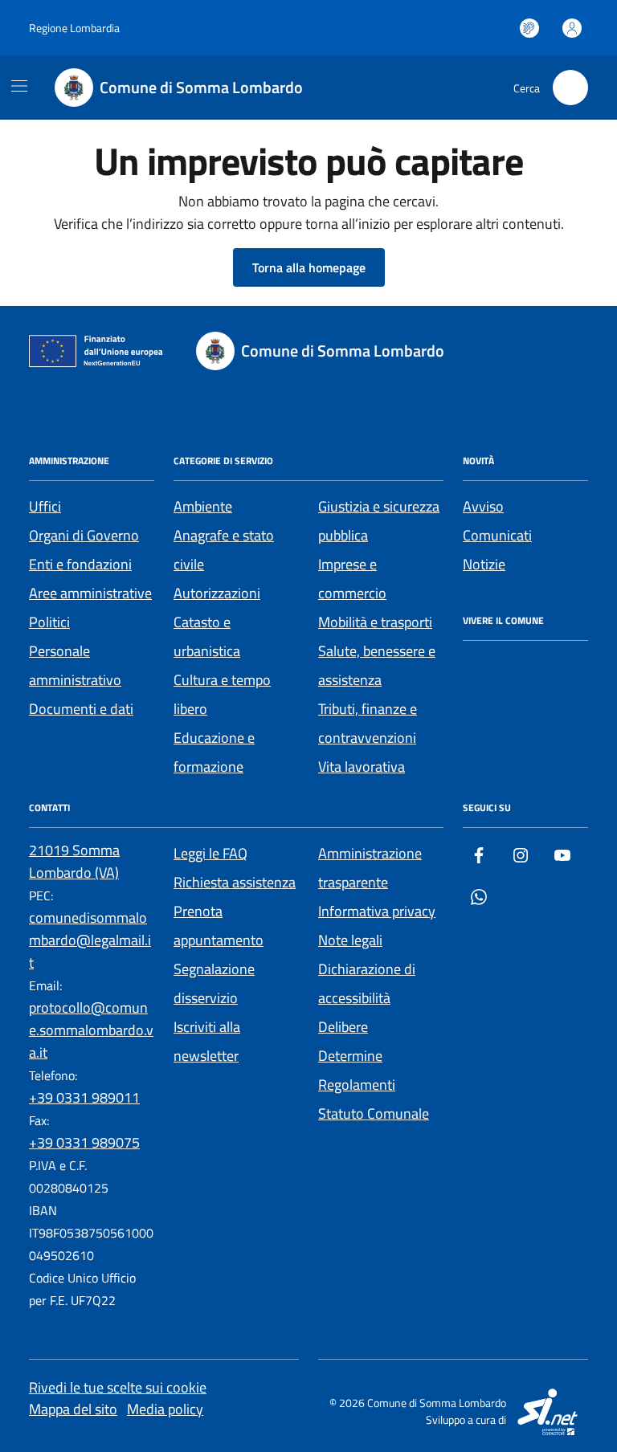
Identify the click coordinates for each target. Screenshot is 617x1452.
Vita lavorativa (361, 766)
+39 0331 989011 (84, 1097)
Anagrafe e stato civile (224, 549)
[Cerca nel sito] (570, 87)
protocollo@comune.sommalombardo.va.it (91, 1030)
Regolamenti (356, 1084)
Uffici (45, 506)
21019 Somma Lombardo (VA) (74, 861)
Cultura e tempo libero (222, 694)
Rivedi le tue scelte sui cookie (117, 1387)
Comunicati (497, 535)
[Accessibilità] (529, 28)
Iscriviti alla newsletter (207, 1041)
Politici (49, 622)
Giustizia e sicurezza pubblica (378, 521)
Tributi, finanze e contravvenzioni (367, 723)
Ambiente (203, 506)
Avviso (483, 506)
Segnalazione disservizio (214, 983)
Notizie (484, 564)
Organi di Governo (84, 535)
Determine (350, 1056)
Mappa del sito (73, 1409)
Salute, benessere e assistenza (376, 665)
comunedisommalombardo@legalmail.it (90, 940)
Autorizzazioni (217, 593)
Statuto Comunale (373, 1113)
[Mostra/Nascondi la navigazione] (19, 86)
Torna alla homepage (309, 267)
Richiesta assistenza (235, 882)
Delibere (343, 1027)
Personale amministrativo (75, 665)
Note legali (350, 940)
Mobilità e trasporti (375, 622)
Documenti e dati (81, 709)
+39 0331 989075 (84, 1142)
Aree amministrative (90, 593)
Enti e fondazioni (80, 564)
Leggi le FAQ (210, 853)
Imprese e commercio (352, 578)
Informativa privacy (376, 911)
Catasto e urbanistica (207, 636)
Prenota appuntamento (219, 925)
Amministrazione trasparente (370, 867)
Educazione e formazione (214, 752)
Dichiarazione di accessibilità (366, 983)
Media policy (165, 1409)
